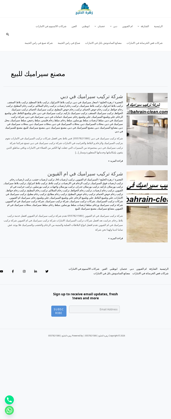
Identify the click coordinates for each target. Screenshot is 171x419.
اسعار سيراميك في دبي (85, 102)
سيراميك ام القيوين (20, 197)
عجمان (101, 26)
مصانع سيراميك (106, 208)
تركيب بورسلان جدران (87, 186)
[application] (139, 26)
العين (74, 26)
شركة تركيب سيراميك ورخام (108, 204)
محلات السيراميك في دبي (65, 124)
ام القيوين (127, 26)
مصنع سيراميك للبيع (34, 127)
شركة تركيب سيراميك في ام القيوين (85, 173)
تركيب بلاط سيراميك (91, 105)
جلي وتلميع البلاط (27, 113)
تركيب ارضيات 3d (65, 179)
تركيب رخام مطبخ (37, 194)
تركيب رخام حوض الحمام (96, 109)
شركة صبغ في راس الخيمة (39, 42)
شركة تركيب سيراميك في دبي (91, 96)
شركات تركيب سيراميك (82, 201)
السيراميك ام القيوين (87, 179)
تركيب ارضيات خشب (43, 179)
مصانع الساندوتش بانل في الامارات (103, 42)
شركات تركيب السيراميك (109, 201)
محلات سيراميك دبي (40, 124)
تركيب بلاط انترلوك (113, 105)
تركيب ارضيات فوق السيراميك (107, 183)
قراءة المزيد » (115, 161)
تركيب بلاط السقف (18, 102)
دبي (115, 26)
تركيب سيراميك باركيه (75, 113)
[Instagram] (24, 271)
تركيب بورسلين (41, 186)
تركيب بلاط (54, 183)
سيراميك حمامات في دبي (58, 116)
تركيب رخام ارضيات (68, 105)
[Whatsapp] (9, 410)
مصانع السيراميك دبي (106, 127)
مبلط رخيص (33, 120)
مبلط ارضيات (97, 120)
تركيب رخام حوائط (16, 190)
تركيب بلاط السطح (39, 102)
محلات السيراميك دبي (92, 124)
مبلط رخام (66, 120)
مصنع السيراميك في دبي (81, 127)
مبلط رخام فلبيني (50, 120)
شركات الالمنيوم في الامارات (51, 26)
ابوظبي (86, 26)
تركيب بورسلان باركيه (111, 186)
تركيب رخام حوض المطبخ (68, 109)
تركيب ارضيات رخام (20, 179)
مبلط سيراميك (18, 120)
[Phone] (9, 399)
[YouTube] (1, 271)
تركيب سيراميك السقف (101, 113)
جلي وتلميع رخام (82, 116)
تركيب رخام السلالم (46, 105)
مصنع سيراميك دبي (56, 127)
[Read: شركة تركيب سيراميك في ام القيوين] (147, 206)
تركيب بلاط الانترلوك (61, 102)
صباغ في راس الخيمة (69, 42)
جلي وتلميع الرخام (83, 197)
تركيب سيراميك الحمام (41, 109)
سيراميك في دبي (35, 116)
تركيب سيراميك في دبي (50, 113)
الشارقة (145, 26)
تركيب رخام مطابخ (57, 194)
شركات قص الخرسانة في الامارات (145, 42)
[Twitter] (46, 271)
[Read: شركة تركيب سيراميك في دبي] (147, 128)
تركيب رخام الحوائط (81, 190)
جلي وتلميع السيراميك (103, 116)
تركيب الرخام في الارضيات (76, 183)
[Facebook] (12, 271)
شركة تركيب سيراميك (57, 201)
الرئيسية (158, 26)
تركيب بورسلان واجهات (62, 186)
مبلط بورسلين (80, 120)
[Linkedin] (35, 271)
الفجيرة (119, 102)
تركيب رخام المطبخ (24, 105)
